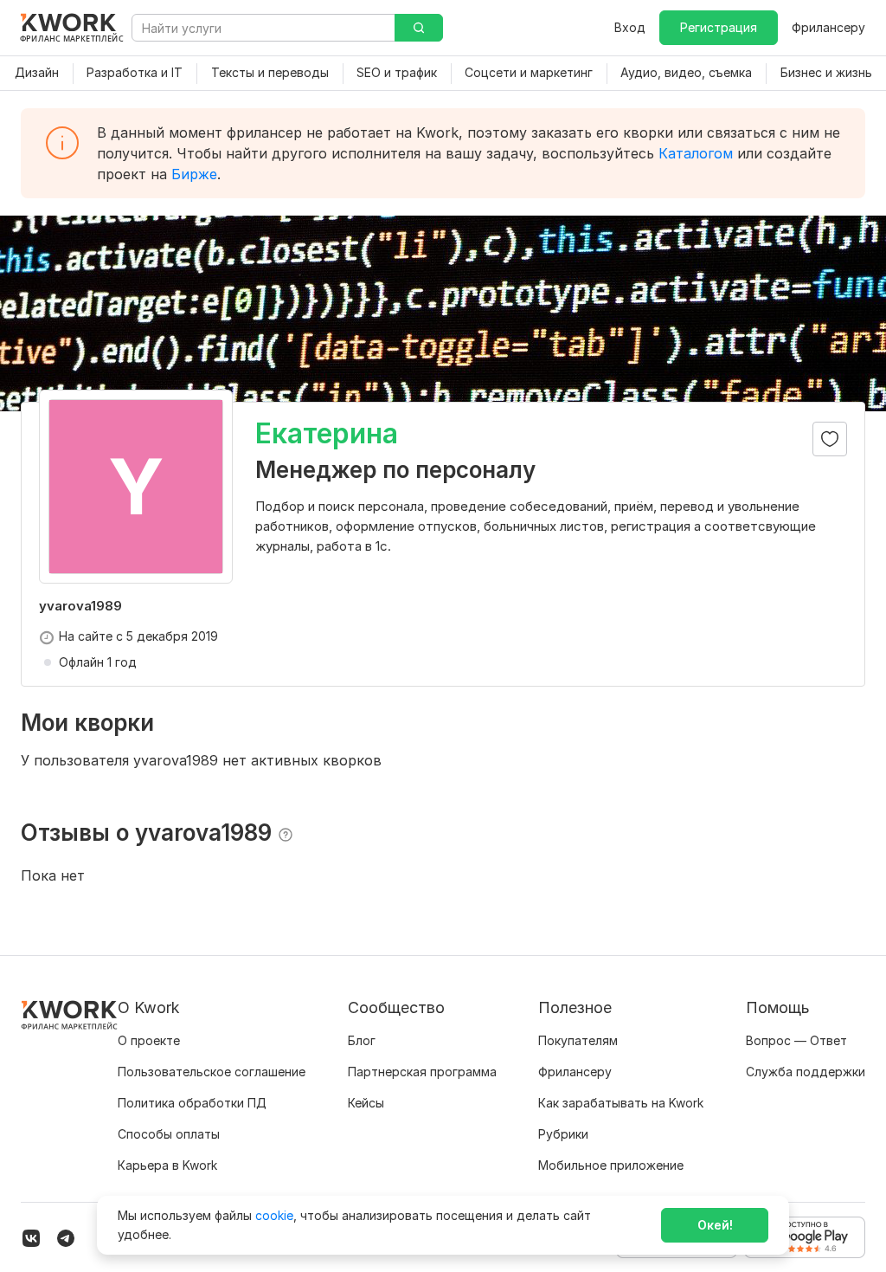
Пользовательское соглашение (211, 1071)
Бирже (194, 174)
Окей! (715, 1224)
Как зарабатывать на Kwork (620, 1102)
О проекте (149, 1040)
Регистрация (718, 27)
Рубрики (563, 1134)
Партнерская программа (422, 1071)
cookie (274, 1215)
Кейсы (366, 1102)
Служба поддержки (805, 1071)
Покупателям (578, 1040)
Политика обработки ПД (192, 1102)
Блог (362, 1040)
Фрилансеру (828, 27)
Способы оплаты (169, 1134)
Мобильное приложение (611, 1165)
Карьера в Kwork (167, 1165)
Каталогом (695, 153)
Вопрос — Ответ (796, 1040)
